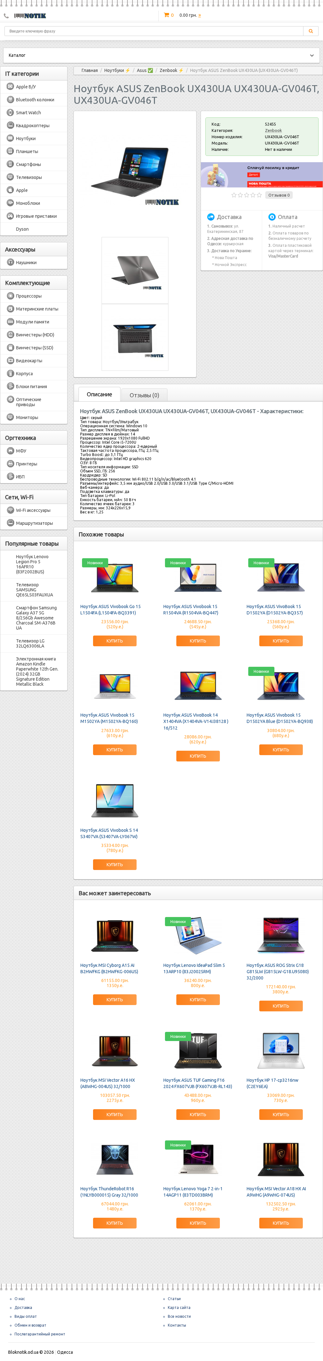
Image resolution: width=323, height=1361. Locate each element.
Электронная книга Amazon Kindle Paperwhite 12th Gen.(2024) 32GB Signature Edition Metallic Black (37, 671)
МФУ (21, 450)
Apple (22, 190)
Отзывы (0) (144, 395)
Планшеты (27, 151)
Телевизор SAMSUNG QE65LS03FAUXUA (34, 589)
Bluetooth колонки (35, 99)
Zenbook (273, 130)
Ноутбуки (26, 138)
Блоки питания (31, 386)
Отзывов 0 (279, 195)
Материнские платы (37, 308)
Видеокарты (29, 360)
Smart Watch (28, 112)
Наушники (26, 262)
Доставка (23, 1307)
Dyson (22, 229)
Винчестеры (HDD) (35, 334)
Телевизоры (29, 177)
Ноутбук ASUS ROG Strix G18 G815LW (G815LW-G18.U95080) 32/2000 (278, 971)
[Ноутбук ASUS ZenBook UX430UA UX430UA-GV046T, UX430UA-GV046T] (135, 225)
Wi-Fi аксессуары (33, 510)
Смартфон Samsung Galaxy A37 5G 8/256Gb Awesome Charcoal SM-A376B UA (36, 617)
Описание (99, 394)
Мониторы (27, 417)
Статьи (174, 1299)
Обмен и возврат (30, 1325)
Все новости (179, 1316)
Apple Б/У (26, 86)
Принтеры (26, 463)
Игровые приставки (36, 216)
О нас (20, 1299)
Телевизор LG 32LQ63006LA (30, 643)
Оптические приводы (28, 402)
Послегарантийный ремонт (40, 1334)
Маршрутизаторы (34, 523)
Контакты (177, 1325)
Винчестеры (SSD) (34, 347)
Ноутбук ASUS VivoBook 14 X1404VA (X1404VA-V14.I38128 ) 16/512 (195, 721)
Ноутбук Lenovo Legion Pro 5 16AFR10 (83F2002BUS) (32, 564)
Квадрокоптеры (33, 125)
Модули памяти (32, 321)
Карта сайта (179, 1307)
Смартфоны (28, 164)
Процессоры (29, 296)
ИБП (20, 476)
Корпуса (24, 373)
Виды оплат (26, 1316)
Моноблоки (28, 203)
